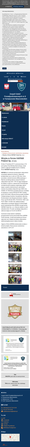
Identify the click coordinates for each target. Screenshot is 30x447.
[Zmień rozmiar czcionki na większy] (14, 76)
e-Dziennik (6, 420)
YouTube (5, 424)
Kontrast (24, 76)
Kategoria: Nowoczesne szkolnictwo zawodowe (15, 153)
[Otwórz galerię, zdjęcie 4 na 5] (15, 268)
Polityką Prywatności (11, 2)
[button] (2, 107)
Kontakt (4, 147)
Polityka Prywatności (9, 425)
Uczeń (3, 130)
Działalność (5, 121)
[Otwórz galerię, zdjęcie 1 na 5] (15, 236)
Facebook (6, 422)
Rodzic (4, 126)
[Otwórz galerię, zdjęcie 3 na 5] (15, 257)
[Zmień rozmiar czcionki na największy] (18, 76)
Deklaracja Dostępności (9, 427)
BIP (4, 418)
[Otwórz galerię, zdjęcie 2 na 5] (15, 246)
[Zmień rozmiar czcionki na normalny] (10, 76)
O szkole (4, 117)
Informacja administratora (15, 79)
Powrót (5, 287)
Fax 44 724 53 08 (8, 409)
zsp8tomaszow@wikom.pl (10, 411)
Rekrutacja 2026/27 (7, 138)
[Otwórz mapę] (10, 437)
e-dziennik (5, 143)
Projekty (4, 134)
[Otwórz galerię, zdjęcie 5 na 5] (15, 279)
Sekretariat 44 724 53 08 (10, 407)
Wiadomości (5, 113)
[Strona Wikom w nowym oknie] (4, 444)
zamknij (4, 68)
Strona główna (11, 73)
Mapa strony (20, 73)
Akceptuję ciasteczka (18, 6)
